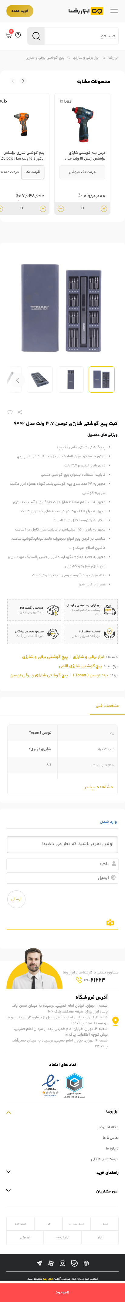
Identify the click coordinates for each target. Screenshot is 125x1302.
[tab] (107, 706)
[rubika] (86, 1263)
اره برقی (25, 1237)
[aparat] (51, 1263)
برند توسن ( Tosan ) (90, 675)
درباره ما (112, 1149)
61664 (94, 980)
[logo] (86, 11)
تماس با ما (111, 1138)
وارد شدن (109, 821)
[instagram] (62, 1263)
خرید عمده (20, 11)
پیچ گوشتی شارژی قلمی (80, 666)
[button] (12, 81)
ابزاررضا (113, 58)
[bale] (74, 1263)
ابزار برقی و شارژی (86, 58)
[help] (18, 36)
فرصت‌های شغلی (105, 1159)
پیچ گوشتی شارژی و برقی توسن (39, 675)
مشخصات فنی (107, 706)
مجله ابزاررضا (109, 1127)
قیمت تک (32, 172)
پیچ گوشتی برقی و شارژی (44, 58)
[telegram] (39, 1263)
